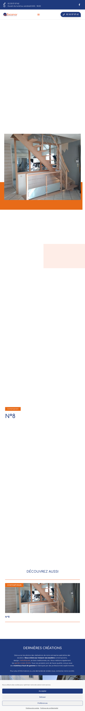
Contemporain (12, 409)
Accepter (42, 691)
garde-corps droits (22, 663)
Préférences (43, 703)
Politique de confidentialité (49, 708)
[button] (38, 14)
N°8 (7, 617)
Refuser (42, 697)
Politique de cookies (32, 708)
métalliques (25, 660)
